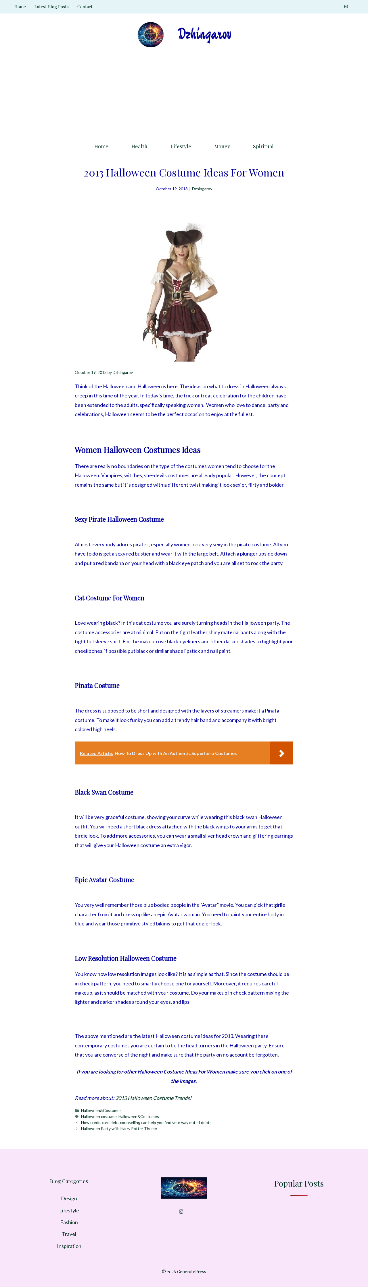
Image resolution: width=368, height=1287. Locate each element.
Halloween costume (99, 1116)
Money (222, 146)
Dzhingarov (202, 188)
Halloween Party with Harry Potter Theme (119, 1128)
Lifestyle (180, 146)
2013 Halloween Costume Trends (152, 1098)
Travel (69, 1234)
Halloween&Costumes (101, 1110)
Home (20, 6)
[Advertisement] (184, 93)
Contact (85, 6)
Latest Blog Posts (51, 6)
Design (69, 1198)
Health (139, 146)
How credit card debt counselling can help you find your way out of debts (146, 1122)
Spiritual (263, 146)
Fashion (69, 1222)
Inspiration (69, 1246)
